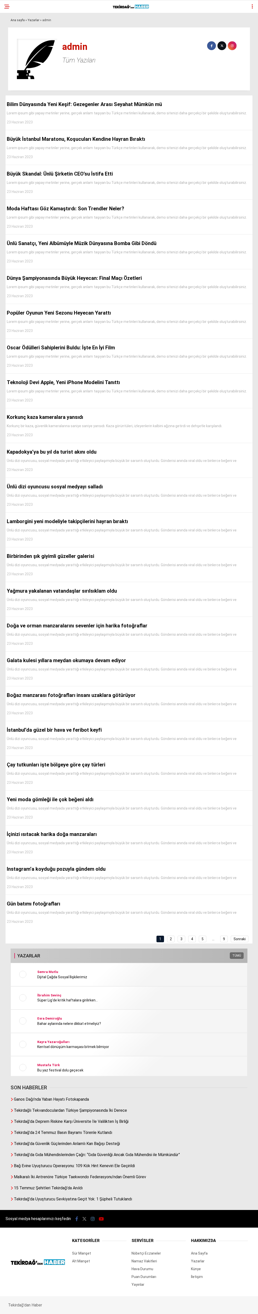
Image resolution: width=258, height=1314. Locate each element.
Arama (210, 24)
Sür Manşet (18, 41)
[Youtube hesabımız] (144, 1306)
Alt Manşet (18, 52)
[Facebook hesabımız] (37, 1306)
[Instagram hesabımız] (108, 1306)
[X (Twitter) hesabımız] (72, 1306)
